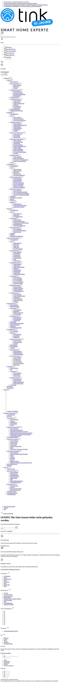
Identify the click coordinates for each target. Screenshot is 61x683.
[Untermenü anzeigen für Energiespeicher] (19, 316)
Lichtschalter (16, 297)
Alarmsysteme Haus (18, 119)
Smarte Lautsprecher (15, 177)
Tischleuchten (16, 255)
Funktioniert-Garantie (15, 482)
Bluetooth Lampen (18, 283)
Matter (11, 448)
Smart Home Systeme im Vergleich (19, 449)
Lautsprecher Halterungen (19, 205)
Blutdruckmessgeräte (18, 382)
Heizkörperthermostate (19, 221)
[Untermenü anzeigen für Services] (9, 467)
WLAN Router (17, 360)
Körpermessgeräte (14, 377)
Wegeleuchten (16, 107)
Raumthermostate (17, 224)
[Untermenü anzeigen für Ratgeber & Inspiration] (16, 413)
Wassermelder (16, 137)
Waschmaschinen (17, 342)
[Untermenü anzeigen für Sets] (13, 116)
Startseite (10, 531)
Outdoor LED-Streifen (19, 274)
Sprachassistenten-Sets (19, 175)
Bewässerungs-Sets (18, 93)
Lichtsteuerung (14, 293)
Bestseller (9, 465)
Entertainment (10, 164)
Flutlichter (15, 105)
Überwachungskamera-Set (20, 125)
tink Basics (9, 386)
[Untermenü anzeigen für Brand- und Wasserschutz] (24, 133)
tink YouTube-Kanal (12, 464)
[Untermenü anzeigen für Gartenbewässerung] (21, 90)
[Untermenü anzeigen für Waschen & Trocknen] (22, 339)
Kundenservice (14, 474)
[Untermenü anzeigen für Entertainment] (15, 164)
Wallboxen (13, 326)
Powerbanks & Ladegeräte (17, 323)
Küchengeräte (13, 349)
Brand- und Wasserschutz (16, 132)
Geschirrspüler (13, 346)
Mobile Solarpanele (18, 312)
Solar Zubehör (17, 314)
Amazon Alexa (14, 442)
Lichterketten (16, 272)
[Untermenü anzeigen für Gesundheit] (14, 366)
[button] (30, 48)
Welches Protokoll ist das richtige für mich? (21, 462)
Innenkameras (16, 129)
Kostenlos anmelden (6, 653)
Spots (14, 259)
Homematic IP (7, 579)
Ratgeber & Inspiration (9, 413)
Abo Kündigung (8, 600)
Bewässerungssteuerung (19, 94)
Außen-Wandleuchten (18, 103)
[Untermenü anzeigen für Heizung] (12, 209)
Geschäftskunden (11, 494)
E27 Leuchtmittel (17, 280)
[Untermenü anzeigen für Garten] (11, 80)
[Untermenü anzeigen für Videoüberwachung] (21, 122)
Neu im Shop (10, 388)
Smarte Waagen (17, 380)
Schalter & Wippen (18, 288)
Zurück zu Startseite (8, 513)
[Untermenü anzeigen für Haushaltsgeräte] (16, 329)
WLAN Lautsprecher (18, 183)
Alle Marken (7, 576)
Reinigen (12, 333)
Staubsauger (16, 337)
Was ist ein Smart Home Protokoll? (19, 454)
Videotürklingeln (17, 128)
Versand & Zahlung (9, 604)
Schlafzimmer (13, 424)
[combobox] (8, 37)
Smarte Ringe (16, 376)
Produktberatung (14, 475)
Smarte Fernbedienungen (19, 146)
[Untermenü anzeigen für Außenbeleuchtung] (21, 263)
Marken (6, 389)
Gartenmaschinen (14, 97)
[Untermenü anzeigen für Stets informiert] (16, 484)
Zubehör (15, 88)
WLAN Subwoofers (18, 184)
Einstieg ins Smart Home (13, 427)
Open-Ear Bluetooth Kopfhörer (21, 195)
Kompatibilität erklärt (15, 436)
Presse (5, 640)
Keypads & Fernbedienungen (20, 159)
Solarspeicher (16, 320)
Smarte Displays (17, 181)
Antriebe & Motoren (18, 291)
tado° (5, 583)
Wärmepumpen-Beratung (16, 236)
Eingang (12, 421)
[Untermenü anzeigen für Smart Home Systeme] (19, 439)
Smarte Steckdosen (18, 149)
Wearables (12, 371)
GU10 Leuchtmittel (18, 282)
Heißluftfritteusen (17, 352)
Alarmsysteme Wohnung (19, 120)
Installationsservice (11, 491)
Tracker (12, 162)
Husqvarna (6, 582)
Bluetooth (12, 458)
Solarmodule (13, 308)
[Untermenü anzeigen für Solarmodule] (18, 308)
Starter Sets (16, 244)
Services (6, 467)
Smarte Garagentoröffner (19, 161)
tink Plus (12, 487)
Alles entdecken (14, 81)
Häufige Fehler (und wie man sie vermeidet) (21, 433)
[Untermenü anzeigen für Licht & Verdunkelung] (19, 238)
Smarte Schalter (17, 147)
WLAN (12, 460)
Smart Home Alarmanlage (16, 139)
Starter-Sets (16, 215)
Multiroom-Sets (17, 171)
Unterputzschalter (17, 298)
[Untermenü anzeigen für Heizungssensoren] (20, 227)
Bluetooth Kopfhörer (15, 189)
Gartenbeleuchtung (15, 99)
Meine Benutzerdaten (10, 51)
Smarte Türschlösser (18, 158)
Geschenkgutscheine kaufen (11, 631)
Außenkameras (17, 126)
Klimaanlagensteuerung (19, 225)
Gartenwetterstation (15, 109)
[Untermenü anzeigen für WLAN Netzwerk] (20, 356)
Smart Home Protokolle (13, 451)
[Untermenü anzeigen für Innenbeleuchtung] (20, 251)
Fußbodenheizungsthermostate (21, 223)
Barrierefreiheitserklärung (16, 481)
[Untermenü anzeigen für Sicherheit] (13, 112)
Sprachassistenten (17, 180)
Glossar (6, 664)
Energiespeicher (14, 316)
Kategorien (6, 78)
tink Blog (9, 416)
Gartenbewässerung (15, 90)
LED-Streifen (16, 253)
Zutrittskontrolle (14, 155)
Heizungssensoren (14, 227)
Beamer (12, 199)
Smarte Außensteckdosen (16, 110)
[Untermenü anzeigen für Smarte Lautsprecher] (21, 177)
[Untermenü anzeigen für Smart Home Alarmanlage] (24, 139)
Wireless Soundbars (18, 185)
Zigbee (12, 455)
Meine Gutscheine (10, 55)
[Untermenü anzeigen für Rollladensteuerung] (21, 285)
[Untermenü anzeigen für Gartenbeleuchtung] (21, 99)
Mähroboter (16, 86)
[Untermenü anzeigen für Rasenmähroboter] (20, 84)
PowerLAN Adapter (18, 363)
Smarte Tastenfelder (18, 150)
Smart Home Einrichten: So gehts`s (19, 431)
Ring (5, 586)
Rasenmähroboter (14, 83)
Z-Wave (12, 457)
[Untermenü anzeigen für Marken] (9, 390)
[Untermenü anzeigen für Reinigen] (16, 333)
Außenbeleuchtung (15, 262)
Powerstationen (17, 319)
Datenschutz (7, 661)
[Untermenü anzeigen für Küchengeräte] (18, 350)
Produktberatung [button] (5, 545)
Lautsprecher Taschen (18, 207)
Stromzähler (13, 322)
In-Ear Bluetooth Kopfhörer (20, 192)
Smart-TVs (13, 200)
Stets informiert (11, 484)
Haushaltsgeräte (11, 329)
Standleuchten (16, 260)
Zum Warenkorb (5, 72)
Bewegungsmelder (18, 145)
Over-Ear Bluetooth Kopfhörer (21, 193)
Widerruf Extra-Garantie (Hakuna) (12, 598)
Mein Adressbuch (9, 53)
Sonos (5, 577)
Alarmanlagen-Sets (18, 142)
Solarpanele (16, 311)
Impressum (6, 663)
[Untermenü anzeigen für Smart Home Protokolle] (20, 451)
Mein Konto (8, 47)
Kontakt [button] (6, 593)
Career (5, 639)
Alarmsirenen (16, 143)
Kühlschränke (13, 345)
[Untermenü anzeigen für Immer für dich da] (17, 471)
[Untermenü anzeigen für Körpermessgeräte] (20, 378)
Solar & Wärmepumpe (9, 506)
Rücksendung (13, 478)
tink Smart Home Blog (16, 488)
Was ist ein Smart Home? (16, 430)
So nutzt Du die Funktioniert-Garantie (10, 569)
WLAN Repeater (17, 362)
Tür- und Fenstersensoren (19, 152)
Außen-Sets (16, 247)
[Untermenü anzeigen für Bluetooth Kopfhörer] (22, 189)
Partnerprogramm (8, 643)
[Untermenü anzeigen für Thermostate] (17, 218)
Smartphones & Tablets (16, 197)
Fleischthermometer (18, 354)
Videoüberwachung (15, 122)
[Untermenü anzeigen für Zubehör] (15, 202)
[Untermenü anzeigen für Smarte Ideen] (15, 418)
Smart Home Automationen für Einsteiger (20, 434)
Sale (5, 509)
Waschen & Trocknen (15, 339)
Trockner (15, 343)
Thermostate (13, 218)
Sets (11, 116)
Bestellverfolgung (14, 476)
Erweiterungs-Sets (17, 216)
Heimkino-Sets (17, 173)
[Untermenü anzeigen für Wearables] (16, 371)
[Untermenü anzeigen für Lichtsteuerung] (19, 293)
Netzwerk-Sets (17, 359)
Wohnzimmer (13, 422)
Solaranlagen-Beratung (16, 327)
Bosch (5, 580)
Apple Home (13, 445)
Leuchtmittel (13, 276)
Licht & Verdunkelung (12, 238)
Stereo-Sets (16, 172)
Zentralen (15, 153)
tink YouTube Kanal (15, 490)
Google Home (13, 443)
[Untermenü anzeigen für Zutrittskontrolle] (19, 155)
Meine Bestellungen (10, 49)
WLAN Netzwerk (14, 356)
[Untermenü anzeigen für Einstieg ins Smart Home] (20, 427)
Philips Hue (7, 585)
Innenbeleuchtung (14, 250)
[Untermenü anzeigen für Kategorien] (10, 78)
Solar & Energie (11, 303)
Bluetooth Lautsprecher (19, 187)
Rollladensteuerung (15, 285)
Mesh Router (16, 364)
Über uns (6, 638)
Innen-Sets (16, 246)
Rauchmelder (16, 135)
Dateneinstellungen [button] (8, 665)
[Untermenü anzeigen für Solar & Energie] (16, 303)
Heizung (9, 208)
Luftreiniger (13, 385)
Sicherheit (9, 112)
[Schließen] (6, 74)
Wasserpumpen (17, 95)
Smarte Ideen (10, 418)
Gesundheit (10, 366)
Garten (8, 80)
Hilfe (11, 479)
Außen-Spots (16, 102)
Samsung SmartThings (16, 446)
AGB (5, 660)
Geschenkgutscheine (12, 493)
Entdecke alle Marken (12, 411)
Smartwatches (16, 374)
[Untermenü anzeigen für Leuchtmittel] (17, 276)
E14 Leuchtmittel (17, 279)
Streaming (12, 196)
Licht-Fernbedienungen (19, 296)
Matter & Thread (14, 461)
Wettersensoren (17, 232)
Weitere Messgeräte (18, 383)
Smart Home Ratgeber (12, 437)
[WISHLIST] (30, 62)
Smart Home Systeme (12, 439)
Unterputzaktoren (17, 289)
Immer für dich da (11, 470)
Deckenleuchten (17, 258)
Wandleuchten (16, 256)
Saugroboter (16, 336)
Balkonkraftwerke (14, 306)
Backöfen (12, 348)
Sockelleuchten (17, 106)
